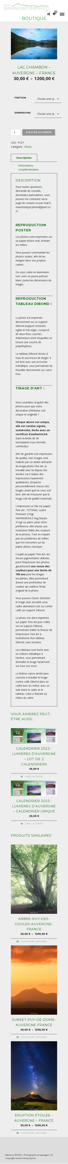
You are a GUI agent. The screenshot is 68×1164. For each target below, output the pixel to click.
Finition (20, 97)
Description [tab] (24, 157)
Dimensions (23, 112)
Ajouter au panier (39, 132)
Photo (28, 146)
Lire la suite (34, 776)
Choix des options (34, 941)
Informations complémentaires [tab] (28, 167)
